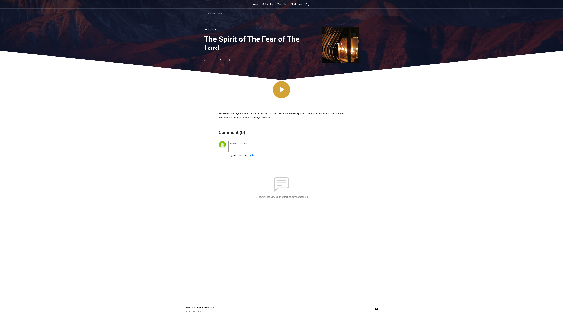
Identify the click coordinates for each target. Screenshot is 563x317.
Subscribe (267, 4)
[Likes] (205, 60)
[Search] (307, 4)
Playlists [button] (295, 4)
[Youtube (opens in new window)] (376, 308)
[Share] (229, 60)
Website (281, 4)
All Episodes (214, 13)
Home (255, 4)
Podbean (205, 311)
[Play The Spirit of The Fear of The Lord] (281, 89)
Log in (251, 155)
